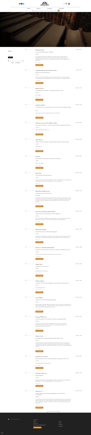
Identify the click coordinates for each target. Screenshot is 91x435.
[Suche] (59, 11)
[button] (39, 8)
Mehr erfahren (38, 62)
